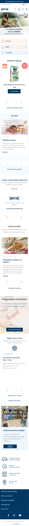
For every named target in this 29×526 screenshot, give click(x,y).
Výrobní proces (9, 140)
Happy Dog (17, 437)
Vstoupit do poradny (14, 288)
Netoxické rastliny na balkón (12, 261)
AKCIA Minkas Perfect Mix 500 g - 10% (14, 86)
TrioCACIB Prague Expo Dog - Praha (11, 359)
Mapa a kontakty (10, 446)
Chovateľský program (14, 329)
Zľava (5, 67)
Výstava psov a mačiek (14, 396)
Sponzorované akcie (14, 400)
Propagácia (9, 53)
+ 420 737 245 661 (7, 4)
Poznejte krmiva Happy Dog (14, 208)
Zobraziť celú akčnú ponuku (14, 108)
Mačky (7, 47)
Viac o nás (14, 189)
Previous (7, 102)
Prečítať (4, 152)
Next (21, 102)
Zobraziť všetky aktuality (14, 169)
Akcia (4, 64)
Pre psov (8, 41)
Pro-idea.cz (17, 524)
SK (25, 4)
